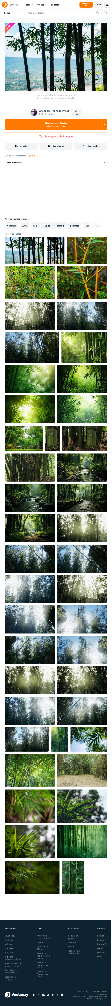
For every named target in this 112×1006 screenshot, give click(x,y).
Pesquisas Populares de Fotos (42, 963)
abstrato (11, 224)
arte (24, 224)
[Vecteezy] (5, 5)
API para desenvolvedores (13, 956)
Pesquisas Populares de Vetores (42, 954)
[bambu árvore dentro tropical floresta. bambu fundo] (52, 437)
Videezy (8, 942)
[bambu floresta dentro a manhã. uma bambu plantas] (59, 738)
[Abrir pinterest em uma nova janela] (48, 993)
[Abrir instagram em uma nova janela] (39, 993)
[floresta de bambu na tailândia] (82, 769)
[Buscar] (98, 13)
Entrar (98, 4)
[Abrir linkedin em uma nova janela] (43, 993)
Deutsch (99, 947)
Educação (9, 951)
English (98, 934)
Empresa (9, 947)
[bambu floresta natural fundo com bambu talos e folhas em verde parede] (73, 875)
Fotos (27, 4)
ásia (35, 224)
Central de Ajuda (72, 935)
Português (100, 942)
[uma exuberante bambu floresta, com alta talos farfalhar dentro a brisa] (84, 346)
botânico (74, 224)
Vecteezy (9, 938)
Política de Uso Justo (94, 997)
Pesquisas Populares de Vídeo (42, 972)
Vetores (14, 4)
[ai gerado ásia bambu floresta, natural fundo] (30, 377)
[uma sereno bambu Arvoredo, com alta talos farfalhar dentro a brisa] (82, 840)
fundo (47, 224)
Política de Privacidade (95, 995)
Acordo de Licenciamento (43, 935)
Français (99, 951)
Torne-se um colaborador (73, 950)
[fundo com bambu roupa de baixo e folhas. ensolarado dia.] (87, 249)
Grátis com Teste (56, 124)
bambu (60, 224)
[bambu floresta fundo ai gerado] (82, 466)
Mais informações (14, 161)
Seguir (76, 114)
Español (99, 938)
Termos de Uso (76, 995)
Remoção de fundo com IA (11, 970)
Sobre (70, 945)
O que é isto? (32, 156)
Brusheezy (10, 934)
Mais (97, 955)
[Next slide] (100, 224)
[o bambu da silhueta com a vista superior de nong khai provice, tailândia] (24, 249)
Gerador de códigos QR (10, 976)
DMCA (39, 941)
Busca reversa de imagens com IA (13, 963)
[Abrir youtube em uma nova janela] (62, 993)
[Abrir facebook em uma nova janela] (34, 993)
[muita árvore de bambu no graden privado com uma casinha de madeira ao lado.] (24, 437)
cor (87, 224)
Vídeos (40, 4)
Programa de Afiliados (42, 946)
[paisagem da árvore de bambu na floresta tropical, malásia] (30, 314)
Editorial (55, 4)
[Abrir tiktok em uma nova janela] (53, 993)
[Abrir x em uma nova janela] (57, 993)
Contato (71, 941)
